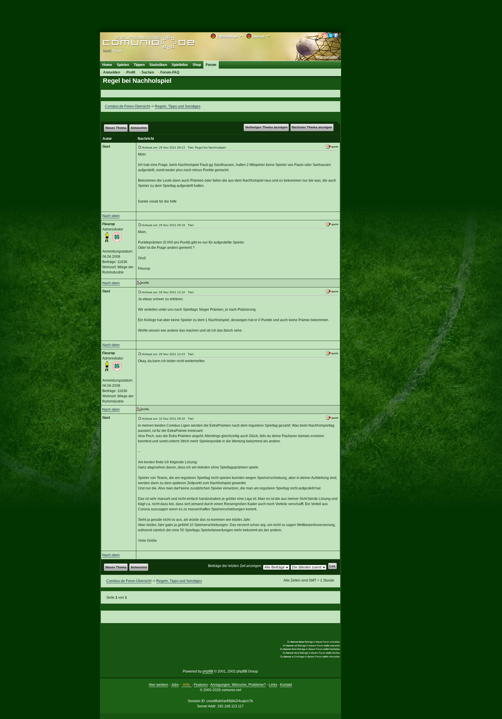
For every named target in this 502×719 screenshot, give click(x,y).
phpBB (207, 671)
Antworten (139, 128)
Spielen (123, 65)
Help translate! (327, 57)
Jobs (175, 685)
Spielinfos (180, 65)
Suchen (147, 72)
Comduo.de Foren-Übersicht (127, 106)
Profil (130, 72)
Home (107, 65)
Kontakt (286, 685)
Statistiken (158, 65)
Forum (211, 65)
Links (273, 685)
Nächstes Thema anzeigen (312, 127)
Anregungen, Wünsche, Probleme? (238, 685)
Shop (197, 65)
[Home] (140, 42)
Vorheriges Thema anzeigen (266, 127)
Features (201, 685)
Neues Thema (115, 128)
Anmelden (111, 72)
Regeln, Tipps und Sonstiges (177, 106)
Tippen (139, 65)
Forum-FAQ (169, 72)
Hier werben (158, 685)
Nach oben (111, 216)
